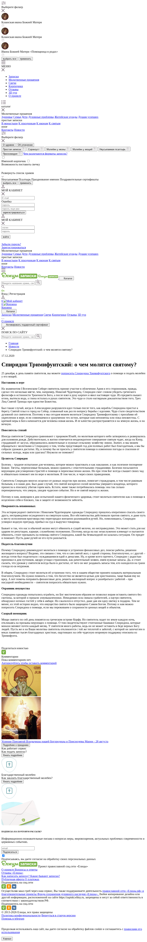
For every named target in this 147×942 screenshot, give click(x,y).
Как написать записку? (15, 876)
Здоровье (7, 116)
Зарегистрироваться (13, 247)
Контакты (7, 129)
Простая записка (12, 149)
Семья (17, 116)
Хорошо (7, 938)
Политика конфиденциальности (21, 915)
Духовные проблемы (41, 116)
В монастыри (9, 123)
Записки (14, 76)
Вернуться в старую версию (58, 915)
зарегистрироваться (14, 212)
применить (25, 58)
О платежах (32, 879)
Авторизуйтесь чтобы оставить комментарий (29, 663)
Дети (25, 116)
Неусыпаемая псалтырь (112, 149)
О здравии (8, 145)
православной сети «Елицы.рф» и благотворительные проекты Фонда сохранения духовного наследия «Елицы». (72, 892)
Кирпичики (16, 86)
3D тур (13, 92)
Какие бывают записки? (45, 876)
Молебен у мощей (83, 149)
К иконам (42, 123)
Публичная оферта (13, 879)
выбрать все (9, 58)
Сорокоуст (34, 149)
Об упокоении (25, 145)
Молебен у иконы (56, 149)
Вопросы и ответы (26, 869)
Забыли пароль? (11, 244)
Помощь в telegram (12, 918)
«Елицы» (17, 872)
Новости (19, 129)
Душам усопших (88, 116)
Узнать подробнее (12, 755)
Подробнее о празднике (16, 745)
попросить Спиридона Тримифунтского (85, 373)
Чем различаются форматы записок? (45, 153)
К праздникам (27, 123)
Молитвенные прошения (24, 79)
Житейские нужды (65, 116)
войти (6, 237)
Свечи (12, 82)
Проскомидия (10, 153)
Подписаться (10, 852)
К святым (54, 123)
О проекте (15, 95)
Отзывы (13, 89)
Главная (13, 343)
